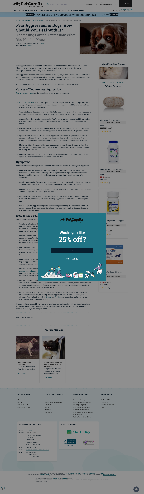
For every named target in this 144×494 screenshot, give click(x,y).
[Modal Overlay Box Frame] (72, 247)
